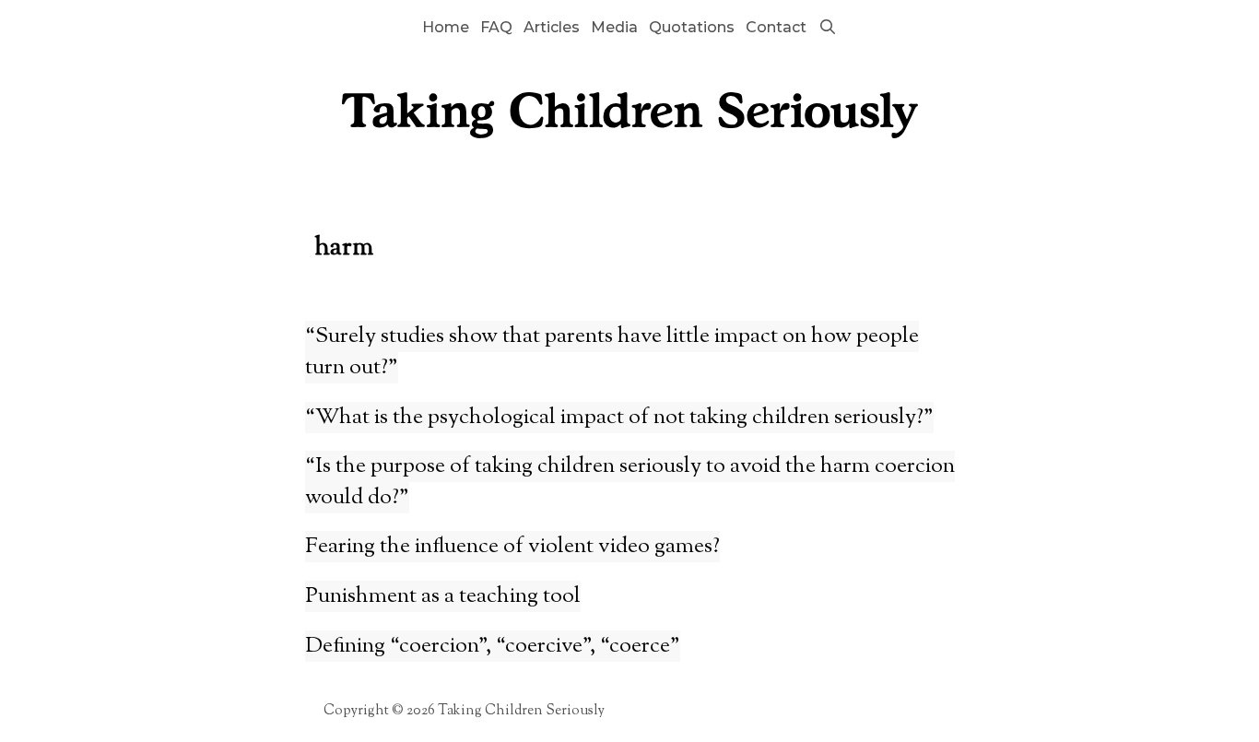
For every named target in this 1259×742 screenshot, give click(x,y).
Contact (776, 27)
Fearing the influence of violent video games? (512, 546)
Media (614, 27)
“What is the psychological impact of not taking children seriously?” (619, 417)
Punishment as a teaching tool (443, 596)
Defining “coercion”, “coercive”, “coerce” (492, 646)
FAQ (496, 27)
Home (445, 27)
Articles (552, 27)
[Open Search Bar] (827, 27)
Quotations (692, 27)
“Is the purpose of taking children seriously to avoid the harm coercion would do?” (630, 482)
